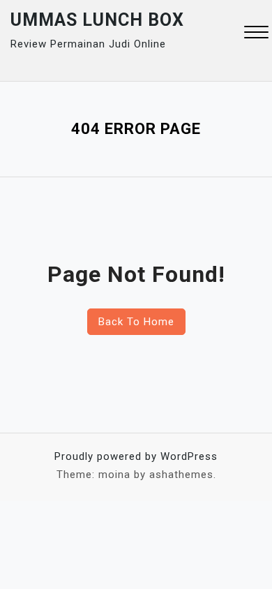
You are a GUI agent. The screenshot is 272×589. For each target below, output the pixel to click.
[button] (256, 34)
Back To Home (136, 321)
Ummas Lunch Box (97, 20)
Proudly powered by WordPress (136, 456)
